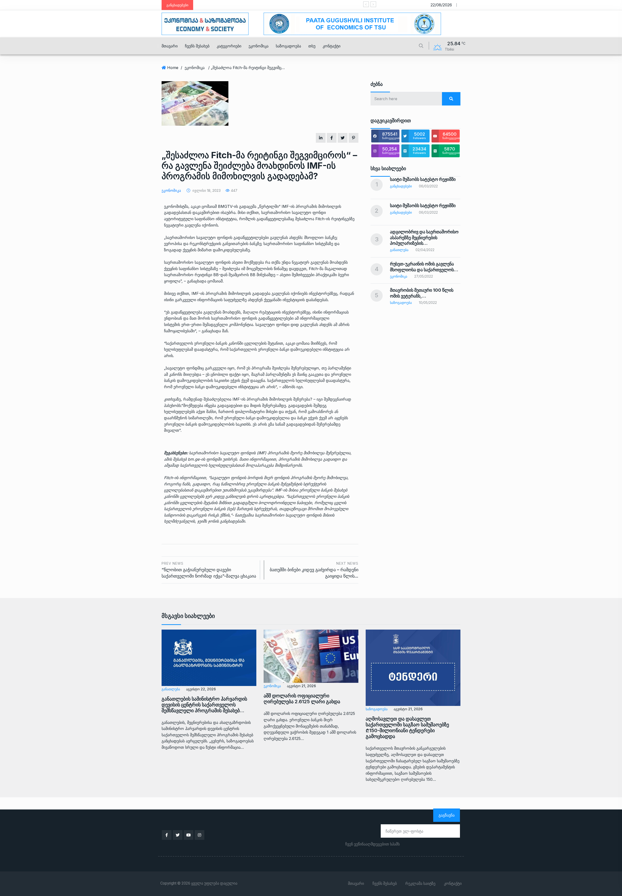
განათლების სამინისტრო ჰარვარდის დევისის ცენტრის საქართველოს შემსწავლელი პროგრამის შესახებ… (204, 704)
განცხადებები (401, 186)
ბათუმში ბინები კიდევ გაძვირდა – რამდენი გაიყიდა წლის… (314, 570)
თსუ (311, 46)
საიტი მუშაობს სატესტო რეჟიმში (342, 5)
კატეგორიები (229, 46)
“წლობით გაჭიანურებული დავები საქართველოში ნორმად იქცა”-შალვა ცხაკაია (209, 570)
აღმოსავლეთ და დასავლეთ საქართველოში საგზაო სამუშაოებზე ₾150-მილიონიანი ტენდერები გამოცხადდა (407, 727)
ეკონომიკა (258, 46)
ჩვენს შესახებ (197, 46)
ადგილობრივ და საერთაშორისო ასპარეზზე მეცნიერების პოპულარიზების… (424, 237)
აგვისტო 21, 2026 (301, 686)
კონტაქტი (331, 46)
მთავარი (170, 46)
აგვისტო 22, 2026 (201, 689)
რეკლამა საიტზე (420, 884)
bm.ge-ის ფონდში (205, 459)
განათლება (399, 250)
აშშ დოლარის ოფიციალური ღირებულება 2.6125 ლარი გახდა (302, 698)
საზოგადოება (288, 46)
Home (172, 67)
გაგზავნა (447, 815)
